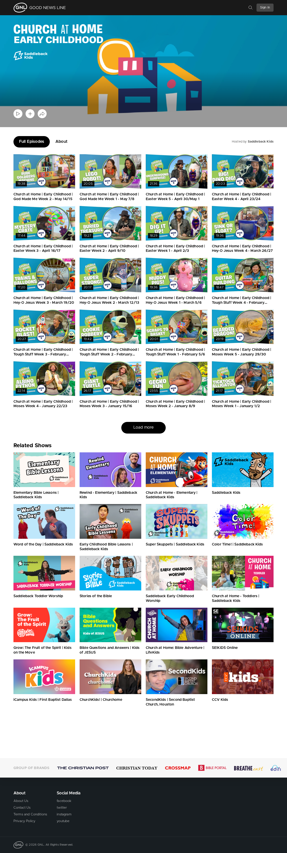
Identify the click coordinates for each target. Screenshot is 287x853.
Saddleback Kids (261, 141)
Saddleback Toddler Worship (38, 596)
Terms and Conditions (30, 814)
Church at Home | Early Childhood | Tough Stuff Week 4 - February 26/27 (241, 302)
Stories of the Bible (96, 596)
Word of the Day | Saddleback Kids (43, 544)
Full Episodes (31, 142)
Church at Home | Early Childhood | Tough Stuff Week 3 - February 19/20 (43, 354)
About (61, 142)
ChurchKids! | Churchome (101, 699)
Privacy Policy (24, 821)
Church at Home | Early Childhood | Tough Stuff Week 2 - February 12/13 (109, 354)
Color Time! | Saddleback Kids (237, 544)
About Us (20, 801)
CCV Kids (220, 699)
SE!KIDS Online (225, 648)
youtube (63, 821)
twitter (62, 807)
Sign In (265, 7)
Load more (143, 427)
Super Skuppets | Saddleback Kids (175, 544)
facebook (64, 801)
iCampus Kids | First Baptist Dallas (42, 699)
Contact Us (22, 807)
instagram (64, 814)
